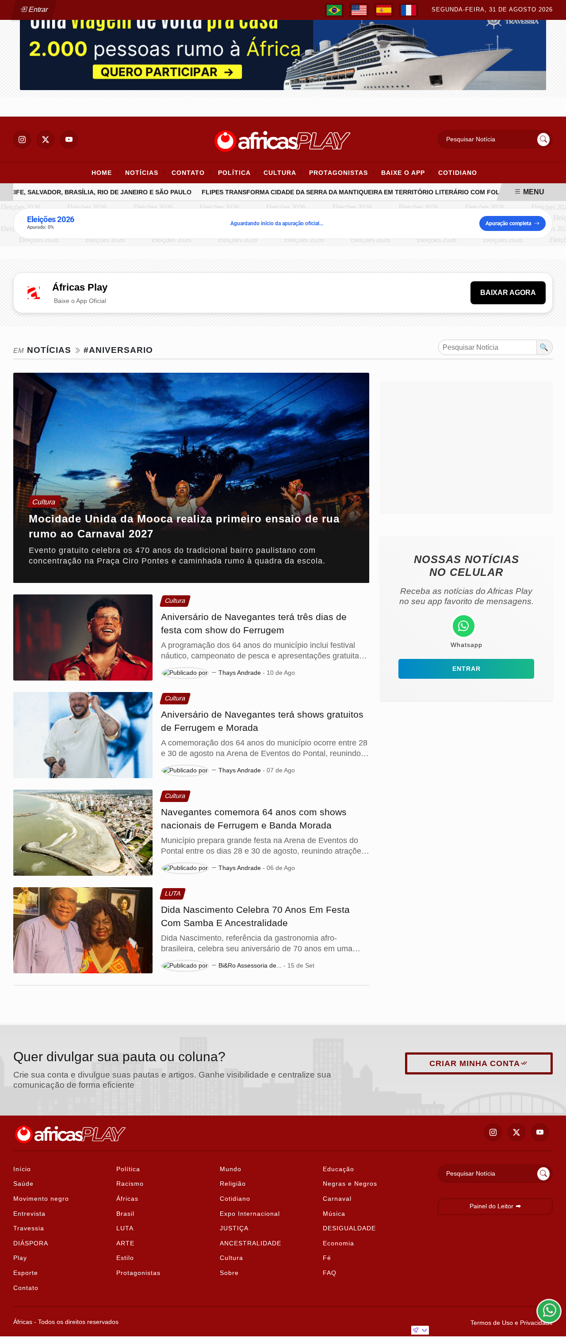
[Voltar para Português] (334, 10)
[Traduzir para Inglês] (359, 10)
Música (334, 1213)
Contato (191, 172)
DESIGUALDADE (349, 1228)
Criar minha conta (474, 1063)
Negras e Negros (350, 1183)
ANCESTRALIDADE (250, 1243)
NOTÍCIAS (145, 172)
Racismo (130, 1183)
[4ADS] (283, 45)
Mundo (230, 1169)
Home (105, 172)
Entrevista (29, 1213)
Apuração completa (508, 223)
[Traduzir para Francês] (408, 10)
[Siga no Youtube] (69, 139)
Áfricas (127, 1198)
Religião (233, 1183)
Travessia (28, 1228)
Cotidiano (457, 172)
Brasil (125, 1213)
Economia (338, 1243)
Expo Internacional (250, 1213)
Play (20, 1257)
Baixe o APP (406, 172)
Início (22, 1169)
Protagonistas (342, 172)
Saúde (23, 1183)
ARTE (125, 1243)
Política (237, 172)
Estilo (125, 1257)
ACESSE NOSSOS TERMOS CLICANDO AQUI (187, 1322)
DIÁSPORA (30, 1243)
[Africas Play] (283, 139)
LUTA (125, 1228)
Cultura (283, 172)
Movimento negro (41, 1198)
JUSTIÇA (234, 1228)
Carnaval (337, 1198)
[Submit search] (543, 139)
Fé (327, 1257)
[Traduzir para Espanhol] (384, 10)
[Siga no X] (45, 139)
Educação (338, 1169)
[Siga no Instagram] (22, 139)
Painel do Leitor (492, 1206)
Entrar (37, 9)
